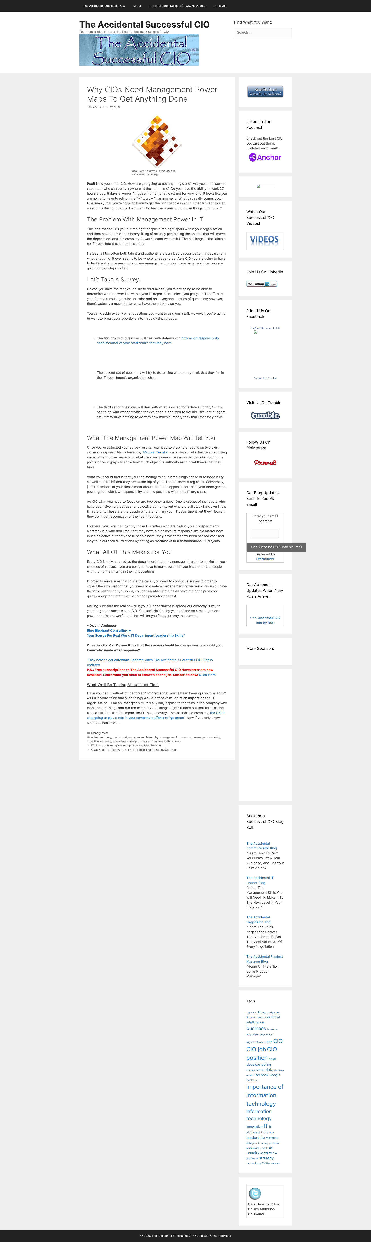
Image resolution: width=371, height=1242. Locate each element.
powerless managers (126, 741)
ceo (269, 1042)
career (262, 1042)
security (252, 1153)
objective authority (99, 741)
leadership (255, 1137)
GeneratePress (220, 1236)
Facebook (261, 1075)
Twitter (266, 1163)
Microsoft (272, 1137)
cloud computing (258, 1064)
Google (274, 1075)
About (137, 6)
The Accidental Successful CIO (104, 6)
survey (176, 741)
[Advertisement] (258, 734)
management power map (176, 737)
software (252, 1158)
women (275, 1163)
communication (255, 1070)
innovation (254, 1126)
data (269, 1069)
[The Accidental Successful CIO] (265, 333)
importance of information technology (264, 1095)
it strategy (267, 1132)
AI (259, 1012)
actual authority (101, 737)
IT (266, 1126)
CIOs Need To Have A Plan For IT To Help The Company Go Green (134, 749)
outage (250, 1143)
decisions (279, 1070)
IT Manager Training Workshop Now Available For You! (126, 745)
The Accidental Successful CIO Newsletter (178, 6)
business (256, 1028)
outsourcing (261, 1143)
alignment (275, 1012)
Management (99, 733)
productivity (252, 1148)
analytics (261, 1017)
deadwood (120, 737)
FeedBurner (265, 559)
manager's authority (207, 737)
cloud (272, 1058)
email (249, 1075)
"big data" (251, 1012)
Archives (220, 6)
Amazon (251, 1017)
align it (264, 1012)
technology (253, 1163)
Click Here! (208, 675)
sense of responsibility (156, 741)
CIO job (256, 1049)
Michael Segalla (155, 452)
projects (264, 1148)
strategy (266, 1158)
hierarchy (152, 737)
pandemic (274, 1143)
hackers (251, 1080)
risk (271, 1147)
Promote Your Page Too (265, 378)
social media (268, 1153)
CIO (278, 1041)
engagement (136, 737)
